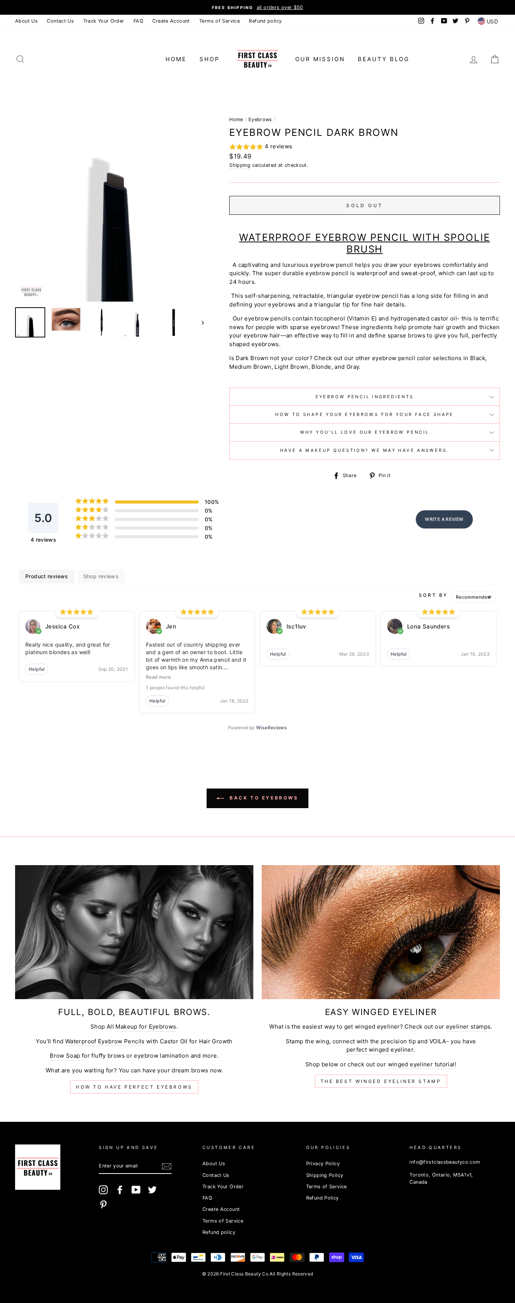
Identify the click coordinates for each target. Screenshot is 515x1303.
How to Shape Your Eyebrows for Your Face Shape (364, 414)
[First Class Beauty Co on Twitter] (152, 1189)
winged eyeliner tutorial (421, 1064)
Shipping (239, 165)
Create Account (171, 21)
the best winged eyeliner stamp (380, 1081)
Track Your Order (103, 21)
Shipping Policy (324, 1175)
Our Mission (320, 59)
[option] (257, 7)
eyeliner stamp (466, 1026)
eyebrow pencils (267, 318)
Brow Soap (65, 1055)
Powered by (257, 727)
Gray (352, 366)
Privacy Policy (323, 1163)
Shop (209, 59)
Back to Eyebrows (262, 798)
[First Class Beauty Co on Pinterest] (103, 1204)
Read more (158, 677)
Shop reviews (101, 576)
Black (477, 358)
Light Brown (291, 366)
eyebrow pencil (393, 358)
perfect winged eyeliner (380, 1049)
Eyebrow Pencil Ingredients (365, 396)
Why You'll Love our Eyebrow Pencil (364, 432)
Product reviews (46, 576)
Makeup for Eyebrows (145, 1026)
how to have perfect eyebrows (134, 1087)
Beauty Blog (383, 59)
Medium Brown (250, 366)
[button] (364, 147)
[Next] (199, 322)
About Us (26, 21)
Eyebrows (260, 119)
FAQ (138, 21)
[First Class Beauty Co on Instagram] (103, 1189)
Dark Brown (252, 358)
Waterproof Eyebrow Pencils (105, 1041)
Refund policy (265, 21)
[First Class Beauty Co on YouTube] (136, 1189)
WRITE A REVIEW (444, 519)
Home (176, 59)
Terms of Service (219, 21)
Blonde (321, 366)
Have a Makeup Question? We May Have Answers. (364, 450)
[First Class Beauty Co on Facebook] (119, 1189)
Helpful (37, 669)
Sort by (433, 595)
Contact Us (60, 21)
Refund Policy (322, 1198)
